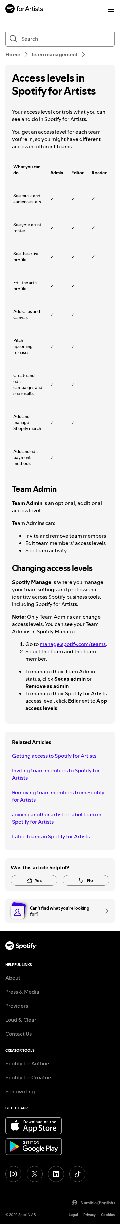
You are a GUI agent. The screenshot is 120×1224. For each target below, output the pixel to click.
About (12, 977)
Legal (73, 1214)
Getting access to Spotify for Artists (54, 755)
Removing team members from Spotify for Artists (58, 796)
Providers (16, 1005)
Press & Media (22, 991)
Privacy (89, 1214)
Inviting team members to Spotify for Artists (56, 774)
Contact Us (18, 1033)
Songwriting (20, 1091)
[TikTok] (77, 1174)
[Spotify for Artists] (24, 9)
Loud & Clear (20, 1019)
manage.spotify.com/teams (73, 644)
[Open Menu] (111, 9)
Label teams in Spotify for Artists (51, 836)
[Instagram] (13, 1174)
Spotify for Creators (28, 1077)
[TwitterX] (35, 1174)
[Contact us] (104, 911)
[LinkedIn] (56, 1174)
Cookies (108, 1214)
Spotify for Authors (27, 1063)
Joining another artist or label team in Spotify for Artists (56, 818)
